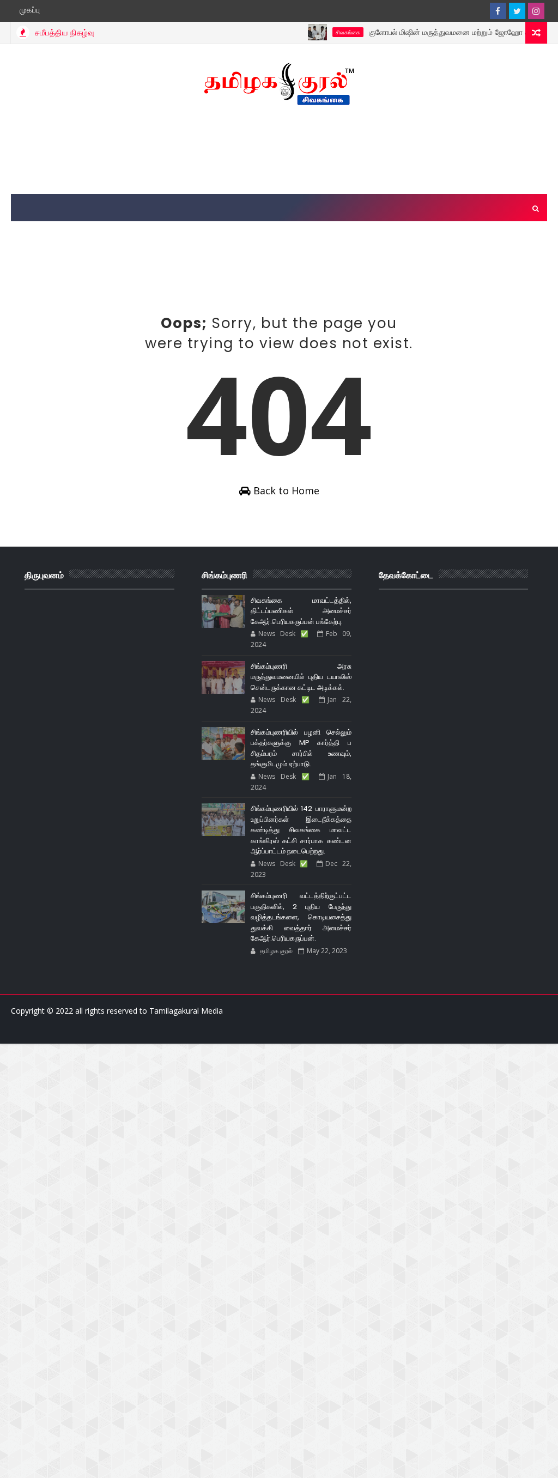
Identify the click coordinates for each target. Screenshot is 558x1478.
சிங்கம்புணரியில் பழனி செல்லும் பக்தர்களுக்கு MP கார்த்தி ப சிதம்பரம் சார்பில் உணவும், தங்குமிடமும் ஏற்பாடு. (301, 748)
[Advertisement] (279, 150)
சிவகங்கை (328, 32)
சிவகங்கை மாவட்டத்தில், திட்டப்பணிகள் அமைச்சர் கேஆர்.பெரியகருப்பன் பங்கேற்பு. (301, 611)
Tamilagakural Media (186, 1010)
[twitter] (517, 11)
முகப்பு (30, 9)
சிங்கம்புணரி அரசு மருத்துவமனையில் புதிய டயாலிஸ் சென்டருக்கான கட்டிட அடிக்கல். (301, 677)
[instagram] (536, 11)
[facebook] (498, 11)
